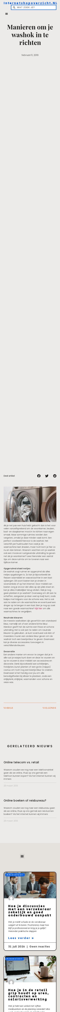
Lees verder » (21, 938)
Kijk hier (38, 608)
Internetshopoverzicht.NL (31, 3)
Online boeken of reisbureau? (25, 801)
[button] (6, 14)
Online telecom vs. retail (21, 762)
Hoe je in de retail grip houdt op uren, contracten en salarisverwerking (28, 995)
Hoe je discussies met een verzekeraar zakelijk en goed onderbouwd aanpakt (30, 911)
